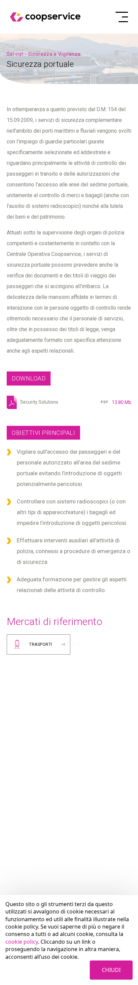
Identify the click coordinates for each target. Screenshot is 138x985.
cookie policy (21, 941)
